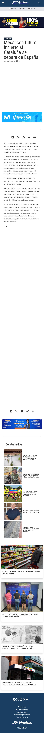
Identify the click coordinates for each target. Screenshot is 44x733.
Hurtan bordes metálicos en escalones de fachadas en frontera (31, 529)
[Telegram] (29, 137)
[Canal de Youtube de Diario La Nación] (27, 700)
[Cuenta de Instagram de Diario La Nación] (21, 700)
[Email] (34, 137)
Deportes (8, 39)
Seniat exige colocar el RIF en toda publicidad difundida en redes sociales (19, 684)
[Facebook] (12, 137)
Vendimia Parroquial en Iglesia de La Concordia (31, 511)
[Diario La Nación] (20, 3)
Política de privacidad (22, 715)
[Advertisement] (22, 84)
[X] (18, 137)
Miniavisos (31, 8)
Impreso (22, 8)
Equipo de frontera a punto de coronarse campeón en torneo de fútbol (30, 493)
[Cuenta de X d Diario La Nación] (17, 700)
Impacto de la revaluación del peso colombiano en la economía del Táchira (19, 647)
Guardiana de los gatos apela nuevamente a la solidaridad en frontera (31, 475)
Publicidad (12, 8)
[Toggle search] (39, 3)
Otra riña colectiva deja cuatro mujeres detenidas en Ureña (20, 616)
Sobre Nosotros (22, 717)
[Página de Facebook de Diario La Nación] (14, 700)
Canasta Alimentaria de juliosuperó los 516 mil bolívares (21, 572)
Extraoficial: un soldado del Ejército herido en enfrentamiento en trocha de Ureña (31, 457)
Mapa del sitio (22, 712)
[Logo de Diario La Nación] (22, 723)
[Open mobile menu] (3, 3)
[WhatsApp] (23, 137)
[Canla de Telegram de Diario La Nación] (24, 700)
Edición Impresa (22, 709)
